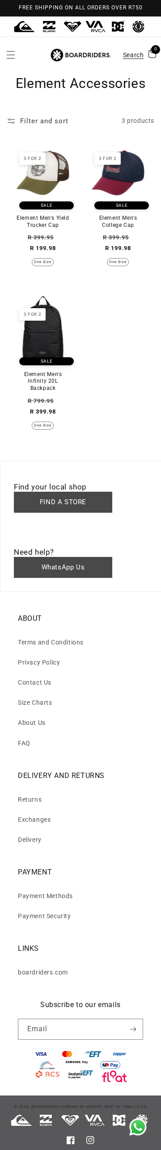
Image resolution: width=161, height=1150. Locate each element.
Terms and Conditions (51, 642)
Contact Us (34, 682)
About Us (32, 722)
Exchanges (34, 819)
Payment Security (44, 916)
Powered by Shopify (81, 1107)
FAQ (24, 743)
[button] (11, 55)
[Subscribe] (133, 1029)
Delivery (30, 839)
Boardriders (45, 1107)
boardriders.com (43, 972)
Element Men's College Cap (118, 221)
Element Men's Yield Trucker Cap (43, 221)
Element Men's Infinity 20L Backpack (43, 381)
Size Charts (35, 702)
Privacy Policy (39, 662)
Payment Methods (45, 895)
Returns (30, 799)
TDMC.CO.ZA (135, 1107)
